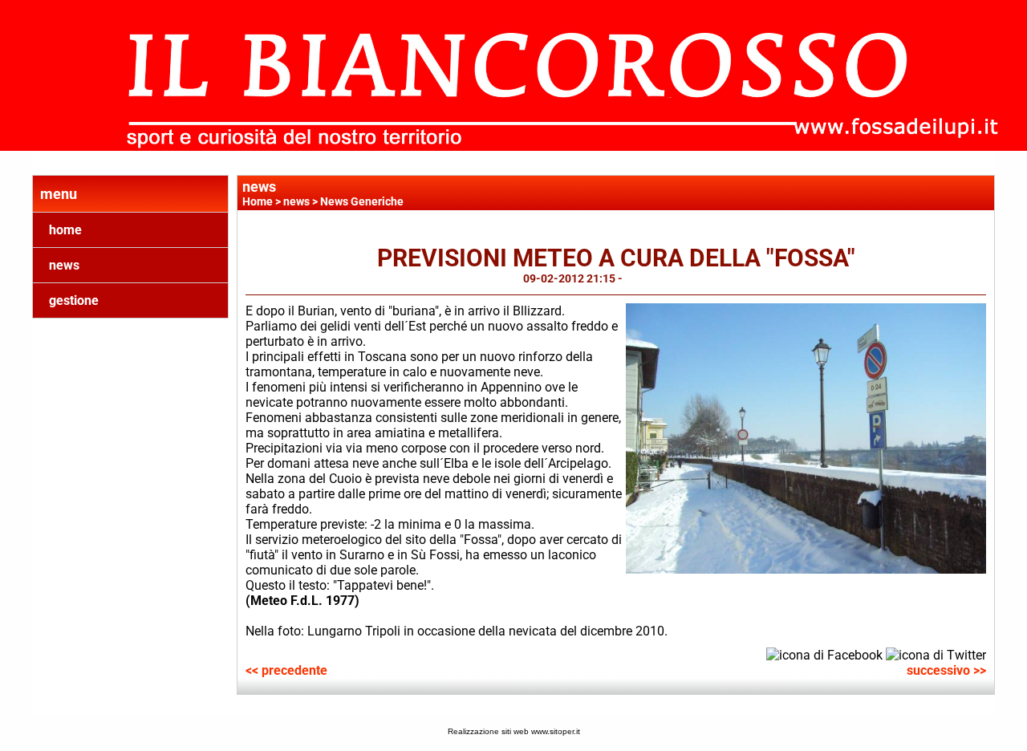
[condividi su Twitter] (936, 654)
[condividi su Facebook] (824, 654)
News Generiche (362, 201)
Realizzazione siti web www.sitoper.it (514, 731)
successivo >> (946, 670)
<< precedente (286, 670)
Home (257, 201)
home (65, 229)
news (64, 265)
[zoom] (806, 569)
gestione (74, 300)
